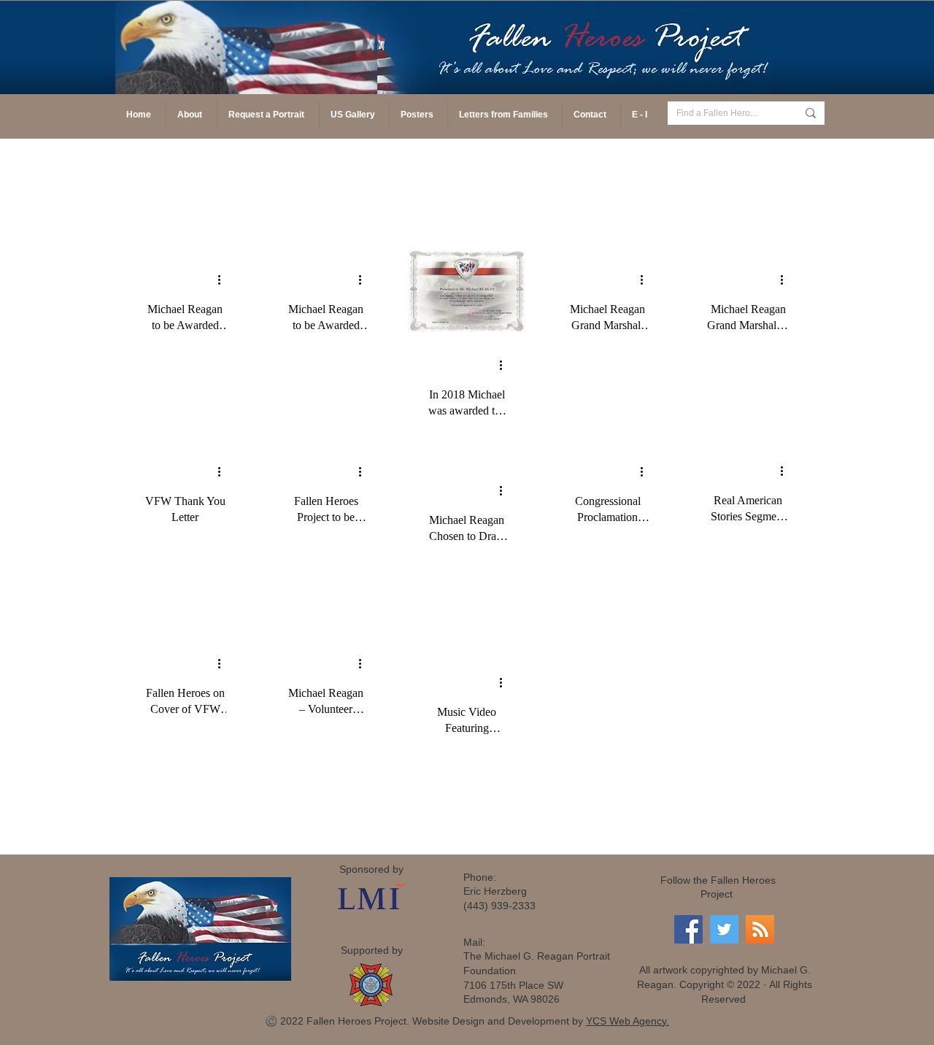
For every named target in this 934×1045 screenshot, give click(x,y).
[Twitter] (724, 929)
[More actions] (224, 279)
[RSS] (760, 929)
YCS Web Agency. (627, 1021)
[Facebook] (688, 929)
